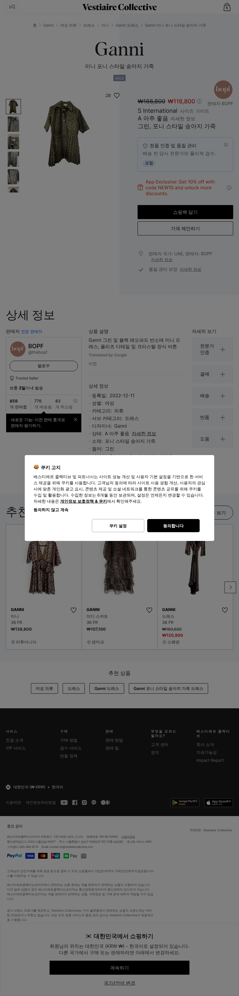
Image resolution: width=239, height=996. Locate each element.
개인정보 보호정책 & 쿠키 (83, 501)
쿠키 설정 (118, 526)
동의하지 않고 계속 (51, 509)
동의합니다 (173, 526)
